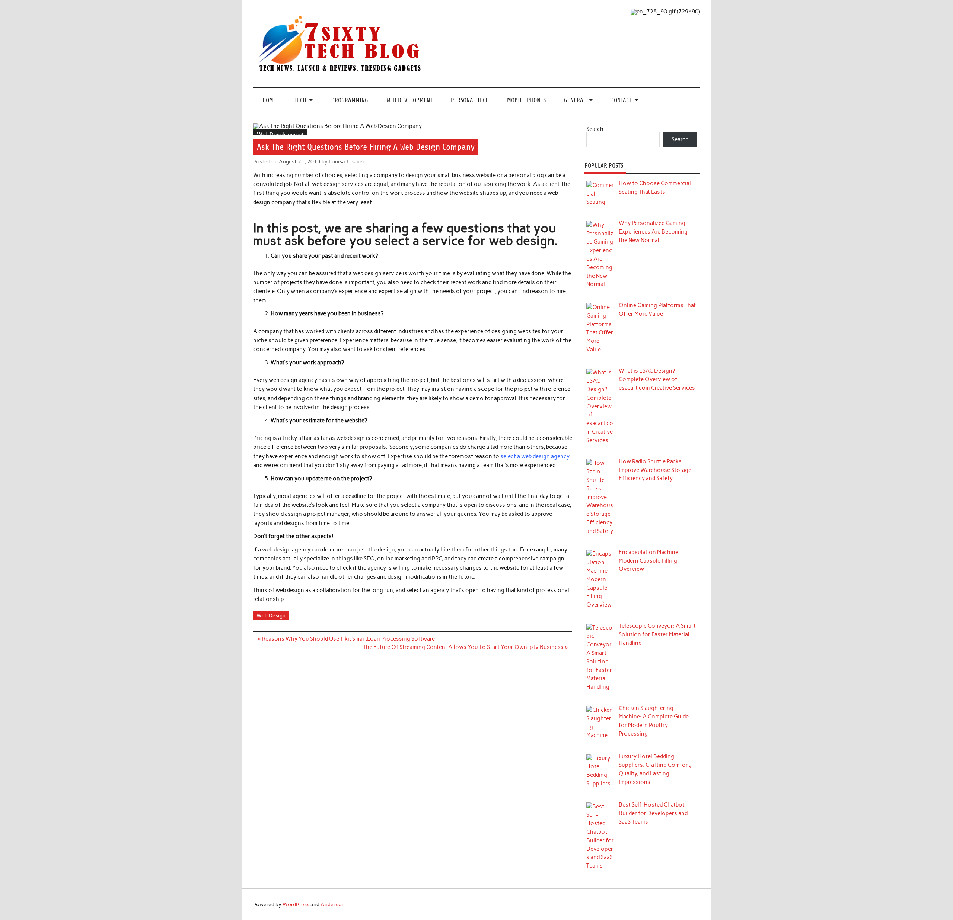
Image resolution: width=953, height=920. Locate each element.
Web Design (271, 615)
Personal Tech (470, 100)
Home (269, 100)
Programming (349, 100)
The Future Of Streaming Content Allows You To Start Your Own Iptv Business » (465, 647)
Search (594, 129)
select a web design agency (534, 456)
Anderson (333, 904)
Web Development (409, 100)
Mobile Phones (526, 100)
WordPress (296, 904)
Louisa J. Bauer (347, 161)
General (575, 100)
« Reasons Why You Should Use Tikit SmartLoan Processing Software (346, 639)
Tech (300, 100)
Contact (621, 100)
